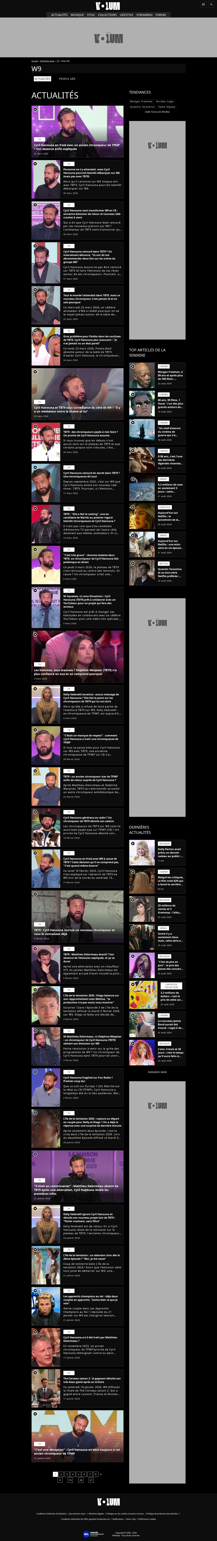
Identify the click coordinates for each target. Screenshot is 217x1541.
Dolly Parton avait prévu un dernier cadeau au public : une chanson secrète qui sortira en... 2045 (169, 857)
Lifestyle (126, 15)
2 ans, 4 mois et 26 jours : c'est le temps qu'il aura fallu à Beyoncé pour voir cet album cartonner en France (171, 1057)
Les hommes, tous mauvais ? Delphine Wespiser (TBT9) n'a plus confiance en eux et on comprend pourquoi (75, 672)
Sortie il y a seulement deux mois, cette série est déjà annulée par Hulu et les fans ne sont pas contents (170, 942)
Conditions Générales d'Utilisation (51, 1513)
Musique (77, 15)
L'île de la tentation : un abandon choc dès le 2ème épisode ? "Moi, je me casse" (91, 1256)
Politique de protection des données (162, 1513)
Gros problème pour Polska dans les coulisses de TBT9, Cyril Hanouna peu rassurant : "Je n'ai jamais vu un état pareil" (92, 340)
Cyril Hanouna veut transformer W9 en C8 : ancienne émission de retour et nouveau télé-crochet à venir (92, 214)
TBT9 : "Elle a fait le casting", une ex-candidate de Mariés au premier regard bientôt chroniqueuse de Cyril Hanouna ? (89, 517)
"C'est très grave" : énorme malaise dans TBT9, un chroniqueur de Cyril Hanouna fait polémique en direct (91, 558)
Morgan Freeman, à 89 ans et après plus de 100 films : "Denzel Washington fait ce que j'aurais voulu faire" (170, 382)
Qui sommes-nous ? (77, 1513)
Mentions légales (96, 1513)
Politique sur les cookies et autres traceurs (125, 1513)
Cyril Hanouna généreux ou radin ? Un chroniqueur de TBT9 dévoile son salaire (88, 819)
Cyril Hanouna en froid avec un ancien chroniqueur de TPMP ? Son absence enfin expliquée (77, 147)
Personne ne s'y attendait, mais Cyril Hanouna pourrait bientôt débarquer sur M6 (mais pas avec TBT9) (91, 173)
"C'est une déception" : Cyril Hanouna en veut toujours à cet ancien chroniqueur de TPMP (77, 1451)
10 (70, 1480)
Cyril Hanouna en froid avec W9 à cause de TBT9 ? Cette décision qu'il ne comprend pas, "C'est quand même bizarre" (91, 862)
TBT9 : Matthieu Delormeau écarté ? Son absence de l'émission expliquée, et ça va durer (89, 958)
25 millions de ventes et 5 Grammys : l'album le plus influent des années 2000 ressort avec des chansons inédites (170, 916)
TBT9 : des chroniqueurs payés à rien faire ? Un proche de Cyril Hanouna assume (90, 433)
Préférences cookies (147, 1519)
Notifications (118, 1519)
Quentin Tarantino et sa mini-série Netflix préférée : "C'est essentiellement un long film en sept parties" (170, 579)
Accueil (34, 61)
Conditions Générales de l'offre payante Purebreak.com (85, 1519)
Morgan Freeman (141, 101)
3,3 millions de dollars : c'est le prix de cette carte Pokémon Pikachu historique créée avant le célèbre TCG (172, 1003)
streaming (144, 15)
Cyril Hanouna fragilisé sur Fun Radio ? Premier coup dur (88, 1079)
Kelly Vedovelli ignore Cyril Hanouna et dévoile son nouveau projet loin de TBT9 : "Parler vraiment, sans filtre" (89, 1217)
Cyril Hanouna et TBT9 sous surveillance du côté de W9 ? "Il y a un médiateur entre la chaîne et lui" (77, 409)
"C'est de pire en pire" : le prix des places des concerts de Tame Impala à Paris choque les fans (170, 970)
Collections (107, 15)
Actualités (59, 15)
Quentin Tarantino (142, 106)
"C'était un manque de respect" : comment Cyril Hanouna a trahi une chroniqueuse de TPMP (90, 739)
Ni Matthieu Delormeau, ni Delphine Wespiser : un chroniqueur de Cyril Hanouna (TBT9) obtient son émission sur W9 (92, 1040)
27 (91, 1480)
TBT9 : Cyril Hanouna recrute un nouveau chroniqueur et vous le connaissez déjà (74, 932)
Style (91, 15)
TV (58, 61)
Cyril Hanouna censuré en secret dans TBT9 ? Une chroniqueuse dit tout (91, 474)
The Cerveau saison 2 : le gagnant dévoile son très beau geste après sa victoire (92, 1380)
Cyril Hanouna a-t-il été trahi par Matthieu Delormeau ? (90, 1339)
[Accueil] (108, 6)
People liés (67, 79)
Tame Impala (166, 106)
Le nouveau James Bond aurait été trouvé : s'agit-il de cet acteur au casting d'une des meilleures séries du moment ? (170, 1031)
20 (81, 1480)
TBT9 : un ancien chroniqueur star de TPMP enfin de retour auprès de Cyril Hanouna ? (90, 778)
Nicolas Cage (165, 101)
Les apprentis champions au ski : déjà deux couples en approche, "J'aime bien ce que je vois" (90, 1300)
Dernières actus (47, 61)
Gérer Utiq (131, 1519)
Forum (161, 15)
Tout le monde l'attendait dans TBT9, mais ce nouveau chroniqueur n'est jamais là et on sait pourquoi (91, 299)
